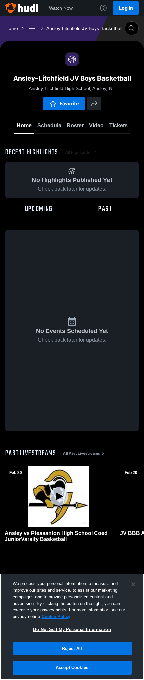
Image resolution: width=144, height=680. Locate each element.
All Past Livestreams (81, 453)
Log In (126, 7)
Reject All (72, 648)
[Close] (133, 584)
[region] (72, 627)
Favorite (69, 103)
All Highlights (77, 152)
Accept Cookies (72, 667)
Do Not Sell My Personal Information (72, 629)
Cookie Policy (56, 616)
